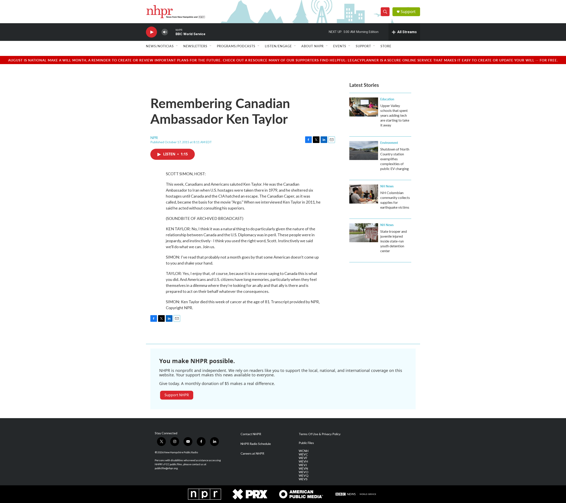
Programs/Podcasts (236, 46)
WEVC (303, 454)
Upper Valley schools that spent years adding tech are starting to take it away (394, 115)
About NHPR (312, 46)
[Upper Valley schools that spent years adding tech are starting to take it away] (363, 106)
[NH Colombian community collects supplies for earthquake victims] (363, 194)
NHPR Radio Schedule (256, 444)
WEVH (303, 461)
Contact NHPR (251, 434)
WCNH (303, 451)
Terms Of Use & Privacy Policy (319, 434)
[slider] (171, 32)
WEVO (303, 472)
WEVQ (303, 475)
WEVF (303, 458)
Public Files (306, 443)
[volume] (164, 32)
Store (386, 46)
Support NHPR (176, 394)
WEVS (303, 479)
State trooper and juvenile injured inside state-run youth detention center (393, 241)
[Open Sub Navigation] (177, 46)
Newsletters (195, 46)
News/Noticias (160, 46)
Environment (389, 142)
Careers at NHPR (252, 453)
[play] (151, 32)
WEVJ (303, 465)
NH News (387, 186)
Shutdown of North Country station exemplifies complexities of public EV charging (394, 159)
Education (387, 99)
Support (408, 11)
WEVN (303, 468)
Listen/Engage (278, 46)
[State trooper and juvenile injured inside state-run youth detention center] (363, 232)
